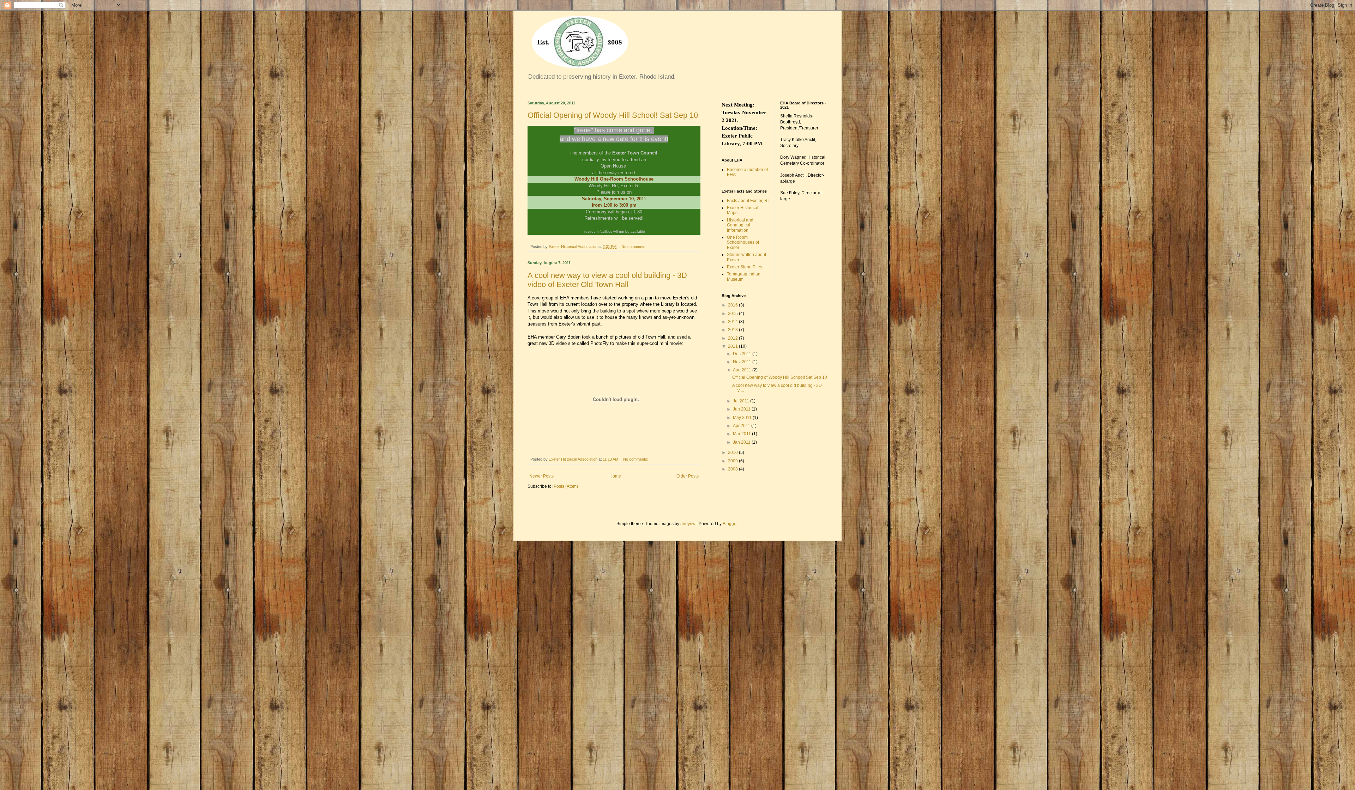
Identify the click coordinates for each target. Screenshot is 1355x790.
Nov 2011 (742, 361)
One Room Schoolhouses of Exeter (743, 242)
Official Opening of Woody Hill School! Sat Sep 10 (613, 115)
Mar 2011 (742, 433)
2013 (733, 329)
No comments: (634, 246)
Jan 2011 (742, 442)
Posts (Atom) (566, 486)
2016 (733, 305)
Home (615, 476)
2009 (733, 460)
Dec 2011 (742, 353)
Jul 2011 (741, 401)
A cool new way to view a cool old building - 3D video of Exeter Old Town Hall (607, 280)
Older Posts (687, 476)
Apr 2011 (742, 425)
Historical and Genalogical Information (740, 225)
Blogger (730, 523)
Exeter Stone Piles (744, 267)
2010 (733, 452)
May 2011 (743, 417)
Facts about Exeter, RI (748, 200)
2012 (733, 338)
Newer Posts (541, 476)
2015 (733, 313)
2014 (733, 321)
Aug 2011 (742, 369)
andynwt (688, 523)
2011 (733, 346)
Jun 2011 (742, 409)
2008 (733, 469)
